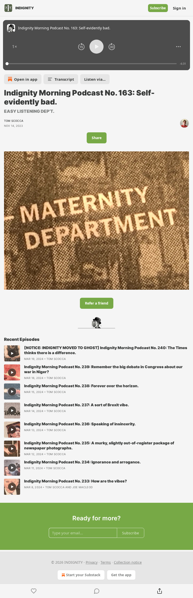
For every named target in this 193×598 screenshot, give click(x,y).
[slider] (92, 63)
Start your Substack (83, 574)
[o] (12, 353)
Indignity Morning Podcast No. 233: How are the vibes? (75, 481)
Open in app (25, 79)
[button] (14, 47)
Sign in (179, 8)
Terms (106, 562)
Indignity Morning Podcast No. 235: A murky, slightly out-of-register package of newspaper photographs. (99, 445)
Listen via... (95, 79)
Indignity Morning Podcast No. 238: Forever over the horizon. (81, 385)
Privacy (92, 562)
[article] (96, 353)
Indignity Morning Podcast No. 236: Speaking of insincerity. (80, 424)
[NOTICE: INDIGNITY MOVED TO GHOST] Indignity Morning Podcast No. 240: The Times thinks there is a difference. (105, 350)
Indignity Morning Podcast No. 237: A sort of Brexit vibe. (76, 405)
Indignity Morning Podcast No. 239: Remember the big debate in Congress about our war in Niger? (103, 369)
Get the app (121, 574)
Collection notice (128, 562)
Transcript (64, 79)
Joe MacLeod (82, 487)
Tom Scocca (13, 121)
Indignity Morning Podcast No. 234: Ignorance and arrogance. (82, 462)
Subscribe (158, 8)
